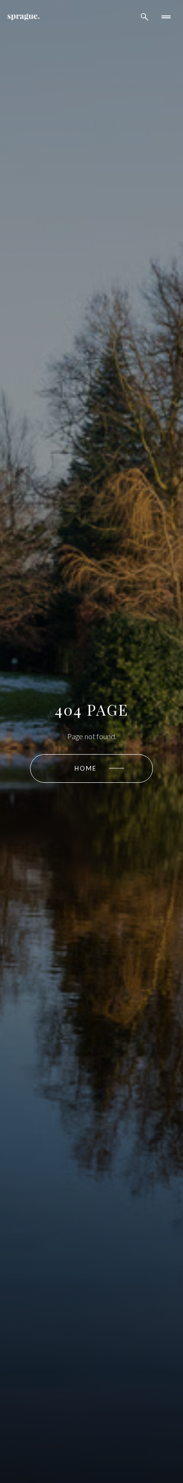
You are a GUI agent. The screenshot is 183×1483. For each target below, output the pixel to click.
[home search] (144, 17)
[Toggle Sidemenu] (166, 17)
